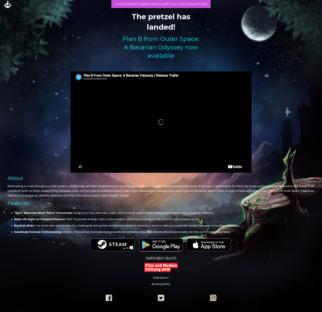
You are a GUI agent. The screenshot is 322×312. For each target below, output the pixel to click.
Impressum (161, 277)
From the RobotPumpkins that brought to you (161, 4)
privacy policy (161, 284)
